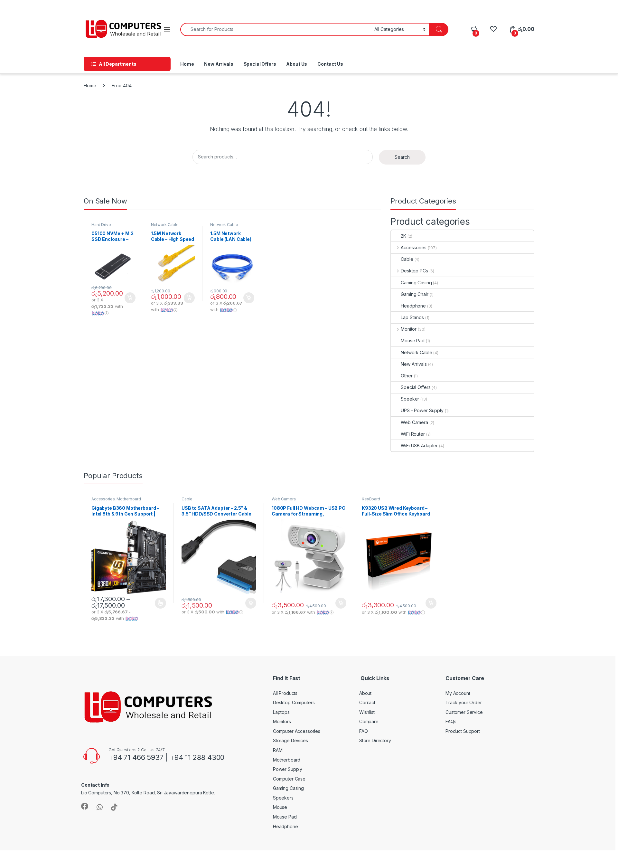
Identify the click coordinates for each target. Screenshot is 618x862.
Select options (158, 603)
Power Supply (287, 769)
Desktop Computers (294, 702)
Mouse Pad (413, 340)
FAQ (363, 731)
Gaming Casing (416, 282)
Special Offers (260, 64)
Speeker (410, 399)
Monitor (409, 329)
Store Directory (375, 740)
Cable (407, 259)
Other (406, 375)
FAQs (450, 721)
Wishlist (367, 712)
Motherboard (129, 499)
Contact (367, 702)
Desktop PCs (414, 270)
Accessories (413, 247)
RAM (278, 750)
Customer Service (464, 712)
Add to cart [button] (130, 297)
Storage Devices (290, 740)
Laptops (281, 712)
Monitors (282, 721)
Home (187, 64)
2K (403, 236)
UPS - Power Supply (422, 410)
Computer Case (289, 778)
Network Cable (165, 224)
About (365, 693)
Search (402, 157)
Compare (369, 721)
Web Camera (414, 422)
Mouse (280, 807)
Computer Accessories (296, 731)
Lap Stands (412, 317)
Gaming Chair (414, 294)
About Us (296, 64)
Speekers (283, 797)
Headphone (413, 305)
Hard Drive (101, 224)
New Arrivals (218, 64)
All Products (285, 693)
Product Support (462, 731)
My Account (457, 693)
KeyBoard (371, 499)
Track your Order (463, 702)
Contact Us (330, 64)
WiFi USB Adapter (419, 445)
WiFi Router (413, 434)
